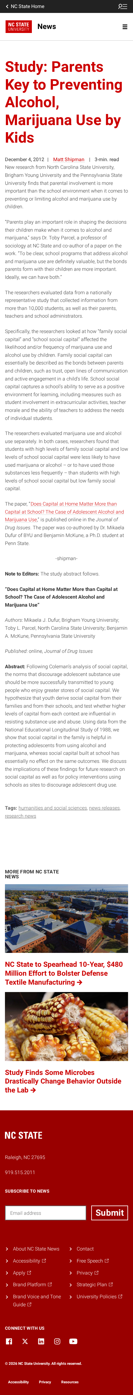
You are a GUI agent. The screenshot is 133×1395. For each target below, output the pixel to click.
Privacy (45, 1382)
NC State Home (27, 6)
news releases (104, 808)
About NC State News (36, 1249)
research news (20, 816)
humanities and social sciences (53, 808)
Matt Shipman (68, 159)
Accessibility (18, 1382)
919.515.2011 (20, 1172)
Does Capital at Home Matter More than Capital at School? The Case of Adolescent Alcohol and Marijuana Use (64, 512)
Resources (70, 1382)
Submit (110, 1213)
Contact (85, 1249)
